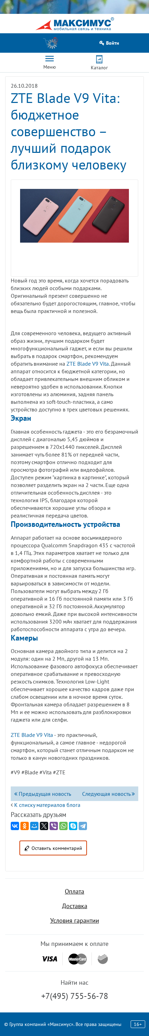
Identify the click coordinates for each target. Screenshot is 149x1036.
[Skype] (73, 826)
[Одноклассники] (24, 826)
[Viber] (54, 826)
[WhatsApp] (63, 826)
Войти (112, 43)
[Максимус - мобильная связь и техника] (74, 23)
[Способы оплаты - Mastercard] (77, 959)
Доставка (74, 906)
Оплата (74, 891)
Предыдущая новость (44, 793)
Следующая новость (107, 793)
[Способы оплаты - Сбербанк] (102, 959)
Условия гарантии (74, 920)
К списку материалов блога (47, 804)
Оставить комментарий (57, 848)
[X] (44, 826)
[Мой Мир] (34, 826)
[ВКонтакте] (15, 826)
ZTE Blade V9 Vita (88, 363)
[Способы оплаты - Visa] (49, 958)
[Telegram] (83, 826)
